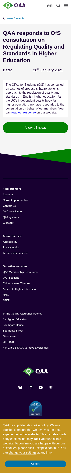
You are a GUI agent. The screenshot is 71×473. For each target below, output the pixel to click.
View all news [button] (35, 128)
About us (8, 194)
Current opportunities (15, 200)
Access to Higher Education (19, 288)
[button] (50, 5)
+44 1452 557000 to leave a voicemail (25, 347)
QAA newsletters (13, 211)
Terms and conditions (15, 253)
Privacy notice (11, 247)
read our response (23, 112)
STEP (6, 300)
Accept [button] (35, 463)
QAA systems (11, 217)
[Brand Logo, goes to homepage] (19, 5)
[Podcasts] (51, 387)
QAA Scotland (11, 277)
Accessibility (10, 241)
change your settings (22, 452)
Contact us (9, 205)
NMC (6, 294)
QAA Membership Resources (20, 271)
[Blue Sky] (20, 387)
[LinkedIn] (30, 387)
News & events (15, 18)
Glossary (8, 222)
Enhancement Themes (16, 283)
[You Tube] (41, 387)
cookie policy (39, 425)
